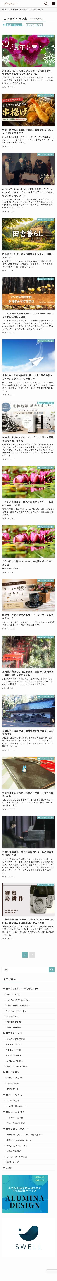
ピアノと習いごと (15, 1078)
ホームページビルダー (18, 1011)
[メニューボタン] (53, 3)
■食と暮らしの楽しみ (17, 1128)
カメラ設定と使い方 (16, 1039)
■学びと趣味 (13, 1072)
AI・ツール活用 (14, 994)
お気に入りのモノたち (17, 1145)
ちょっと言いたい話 (16, 1123)
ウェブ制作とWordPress (18, 1005)
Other (9, 1167)
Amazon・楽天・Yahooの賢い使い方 (24, 1134)
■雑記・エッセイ (13, 25)
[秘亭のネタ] (10, 3)
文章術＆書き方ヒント (17, 1106)
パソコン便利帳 (14, 1022)
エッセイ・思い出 (15, 1117)
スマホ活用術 (13, 1016)
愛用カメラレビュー (16, 1061)
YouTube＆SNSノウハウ (18, 1000)
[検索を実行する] (52, 969)
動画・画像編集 (14, 1027)
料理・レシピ (13, 1162)
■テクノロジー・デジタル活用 (22, 988)
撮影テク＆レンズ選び (17, 1066)
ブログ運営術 (13, 1100)
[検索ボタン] (46, 3)
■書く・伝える (14, 1094)
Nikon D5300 (14, 1044)
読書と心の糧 (13, 1083)
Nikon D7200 (14, 1050)
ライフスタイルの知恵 (17, 1156)
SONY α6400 (14, 1055)
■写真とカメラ (14, 1033)
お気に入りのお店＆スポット (20, 1140)
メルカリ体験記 (14, 1151)
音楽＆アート (13, 1089)
